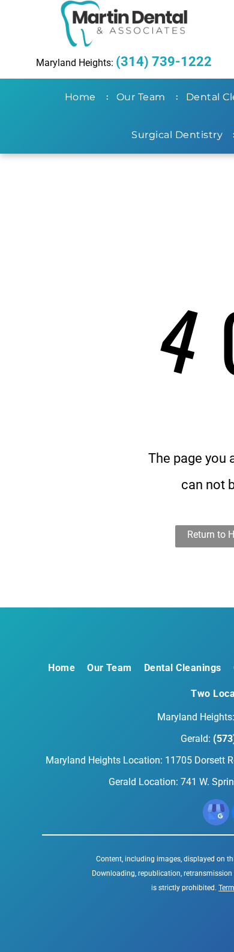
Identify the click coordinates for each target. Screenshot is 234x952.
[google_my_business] (216, 813)
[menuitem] (83, 97)
